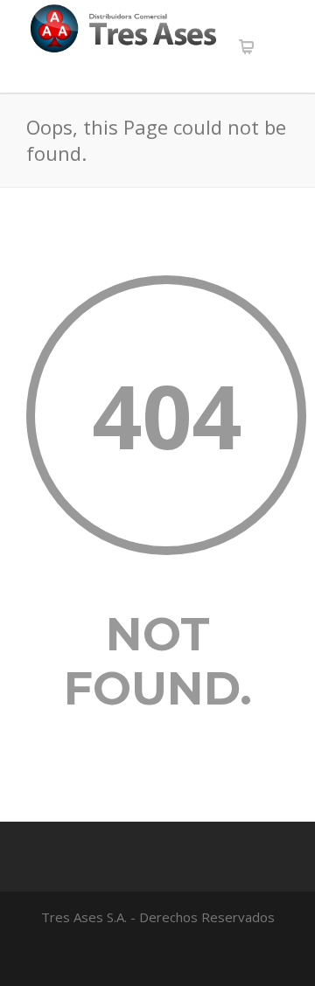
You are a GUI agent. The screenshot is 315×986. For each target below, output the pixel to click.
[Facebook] (157, 958)
